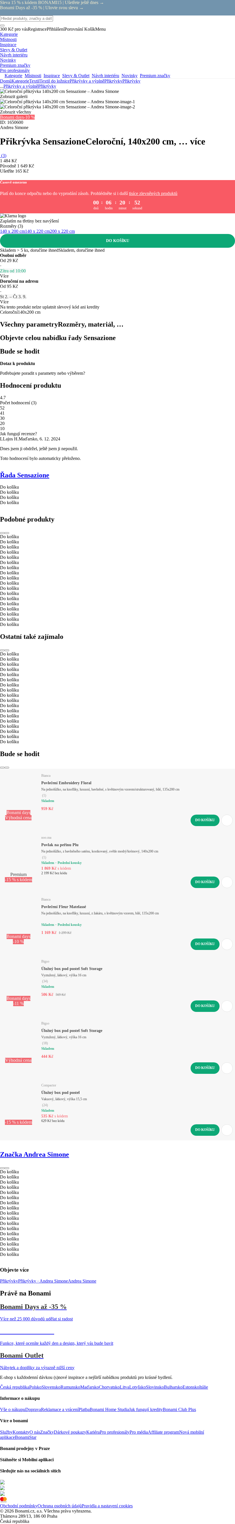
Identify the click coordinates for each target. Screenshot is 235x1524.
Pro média (139, 1432)
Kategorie (20, 81)
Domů (5, 81)
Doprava (33, 1409)
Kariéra (93, 1432)
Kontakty (21, 1432)
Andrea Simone (82, 1281)
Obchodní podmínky (19, 1505)
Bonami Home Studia (109, 1409)
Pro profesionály (115, 1432)
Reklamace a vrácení (60, 1409)
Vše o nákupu (12, 1409)
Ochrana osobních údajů (60, 1505)
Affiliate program (163, 1432)
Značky (47, 1432)
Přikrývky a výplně (87, 81)
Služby (6, 1432)
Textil (34, 81)
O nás (35, 1432)
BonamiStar (25, 1437)
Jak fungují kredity (146, 1409)
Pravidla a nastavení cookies (107, 1505)
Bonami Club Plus (179, 1409)
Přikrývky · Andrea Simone (43, 1281)
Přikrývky (131, 81)
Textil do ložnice (55, 81)
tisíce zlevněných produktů (153, 193)
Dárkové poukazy (70, 1432)
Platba (84, 1409)
